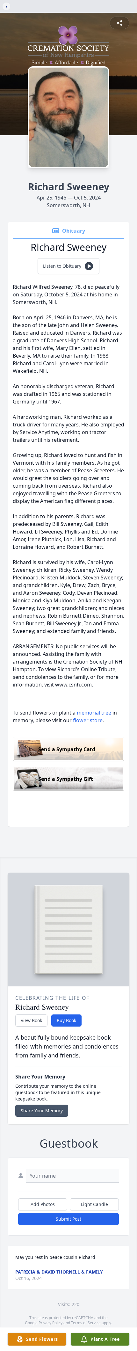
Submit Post (68, 1219)
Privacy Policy (50, 1323)
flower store (88, 720)
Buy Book (66, 1020)
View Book (31, 1020)
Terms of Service (86, 1323)
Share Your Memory (42, 1111)
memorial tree (94, 712)
